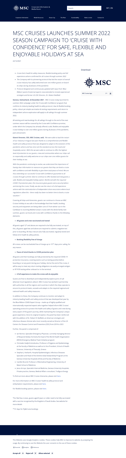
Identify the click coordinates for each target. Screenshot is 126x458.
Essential (17, 447)
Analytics (26, 447)
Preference (36, 447)
